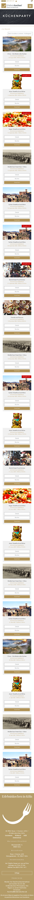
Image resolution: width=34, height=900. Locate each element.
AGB (25, 835)
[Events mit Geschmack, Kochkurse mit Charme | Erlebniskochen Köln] (11, 5)
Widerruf (18, 835)
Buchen (17, 65)
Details (17, 61)
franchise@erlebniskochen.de (17, 892)
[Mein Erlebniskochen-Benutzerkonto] (16, 1)
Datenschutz (17, 837)
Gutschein (17, 69)
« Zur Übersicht (5, 29)
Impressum (8, 835)
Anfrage (17, 873)
